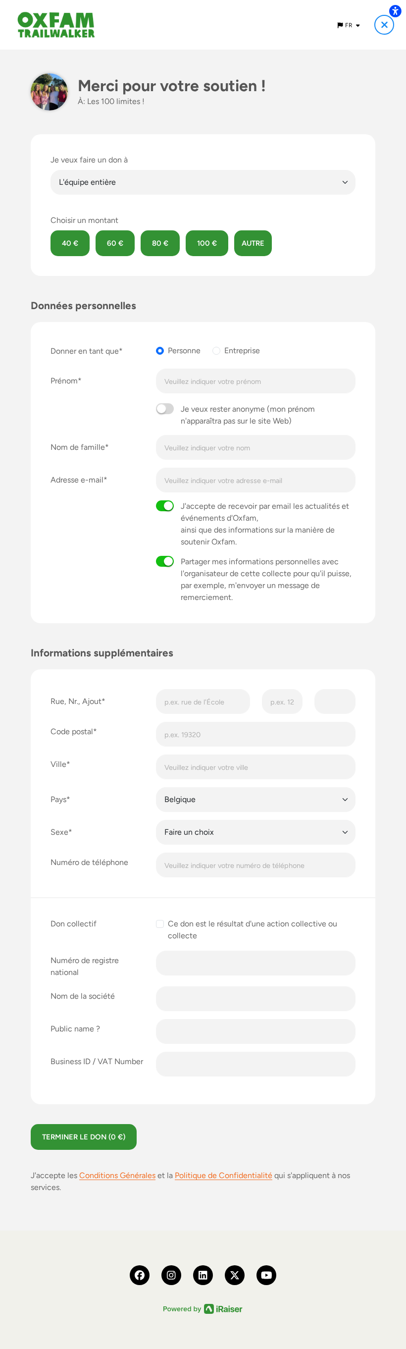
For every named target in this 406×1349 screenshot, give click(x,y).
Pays (58, 799)
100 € (207, 243)
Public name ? (75, 1028)
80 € (160, 243)
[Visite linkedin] (203, 1275)
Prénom (64, 380)
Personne (184, 350)
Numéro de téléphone (89, 862)
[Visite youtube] (266, 1275)
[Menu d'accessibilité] (395, 11)
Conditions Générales (117, 1175)
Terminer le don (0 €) (83, 1137)
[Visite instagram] (171, 1275)
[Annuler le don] (384, 25)
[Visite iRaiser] (203, 1308)
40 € (70, 243)
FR (349, 25)
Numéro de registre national (85, 966)
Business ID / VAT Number (97, 1061)
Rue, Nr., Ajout (76, 701)
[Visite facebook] (140, 1275)
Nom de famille (78, 447)
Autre (253, 243)
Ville (58, 764)
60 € (115, 243)
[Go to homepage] (56, 24)
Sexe (59, 832)
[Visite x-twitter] (235, 1275)
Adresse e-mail (77, 480)
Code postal (72, 731)
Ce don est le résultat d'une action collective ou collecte (252, 929)
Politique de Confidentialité (223, 1175)
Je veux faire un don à (89, 159)
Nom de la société (83, 996)
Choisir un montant (84, 220)
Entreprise (242, 350)
